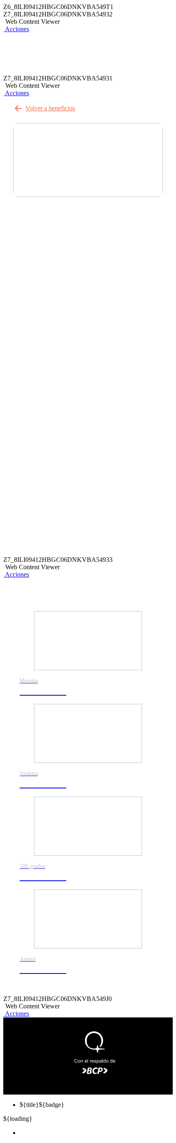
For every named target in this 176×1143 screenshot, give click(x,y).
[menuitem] (96, 1132)
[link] (88, 657)
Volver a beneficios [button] (50, 108)
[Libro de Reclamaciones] (67, 1071)
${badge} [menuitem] (42, 1104)
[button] (16, 28)
